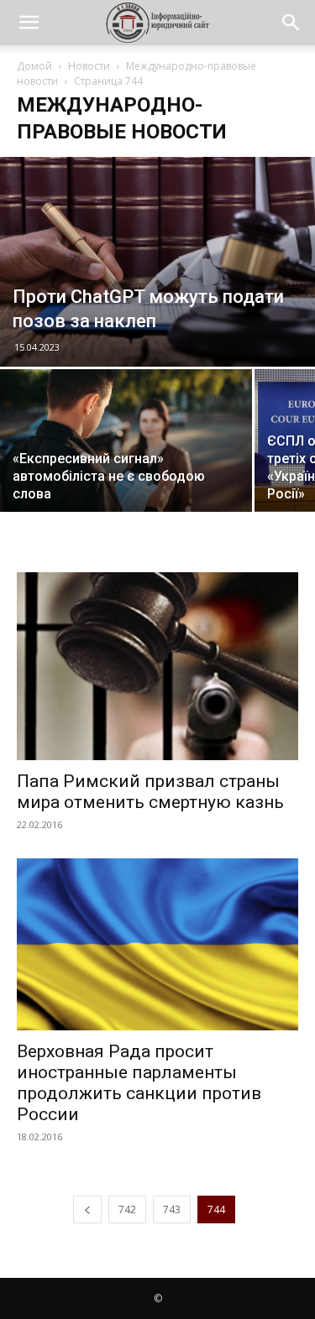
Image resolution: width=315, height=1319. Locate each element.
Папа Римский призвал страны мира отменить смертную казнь (150, 791)
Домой (34, 66)
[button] (28, 22)
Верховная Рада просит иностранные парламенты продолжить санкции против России (139, 1082)
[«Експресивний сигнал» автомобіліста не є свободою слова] (126, 453)
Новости (89, 66)
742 (127, 1209)
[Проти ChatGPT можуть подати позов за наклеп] (157, 262)
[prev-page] (87, 1209)
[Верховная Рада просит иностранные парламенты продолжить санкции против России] (157, 944)
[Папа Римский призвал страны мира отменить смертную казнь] (157, 666)
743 (172, 1209)
